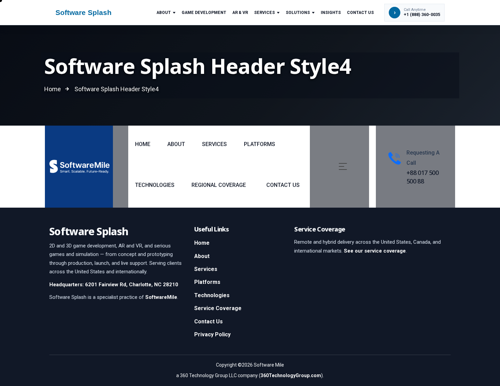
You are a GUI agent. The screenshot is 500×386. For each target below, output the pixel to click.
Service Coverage (217, 308)
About (163, 12)
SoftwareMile (161, 297)
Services (264, 12)
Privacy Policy (212, 334)
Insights (331, 12)
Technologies (212, 295)
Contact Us (360, 12)
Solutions (298, 12)
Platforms (207, 282)
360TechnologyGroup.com (291, 375)
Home (202, 243)
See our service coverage (375, 251)
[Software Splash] (89, 12)
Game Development (204, 12)
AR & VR (240, 12)
